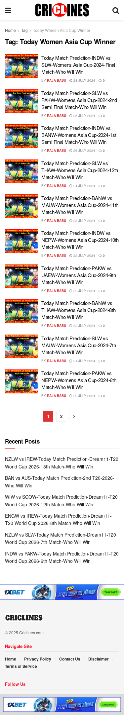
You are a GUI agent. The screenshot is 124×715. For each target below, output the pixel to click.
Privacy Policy (37, 659)
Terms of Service (21, 666)
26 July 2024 (83, 150)
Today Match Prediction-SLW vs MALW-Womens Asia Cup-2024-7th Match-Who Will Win (78, 345)
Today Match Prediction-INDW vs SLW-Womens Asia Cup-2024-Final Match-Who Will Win (78, 64)
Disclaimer (98, 659)
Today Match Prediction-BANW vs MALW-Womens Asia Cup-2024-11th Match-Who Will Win (79, 204)
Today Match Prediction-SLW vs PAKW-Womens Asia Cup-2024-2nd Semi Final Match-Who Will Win (79, 99)
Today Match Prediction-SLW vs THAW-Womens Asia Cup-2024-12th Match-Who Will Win (79, 169)
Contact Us (69, 659)
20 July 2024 (83, 395)
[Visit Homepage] (62, 10)
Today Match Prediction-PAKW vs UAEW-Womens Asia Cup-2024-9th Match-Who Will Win (78, 274)
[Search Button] (115, 10)
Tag (24, 30)
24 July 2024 (83, 185)
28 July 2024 (83, 80)
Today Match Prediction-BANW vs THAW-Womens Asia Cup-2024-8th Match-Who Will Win (78, 309)
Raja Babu (56, 80)
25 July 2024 (83, 115)
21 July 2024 (83, 360)
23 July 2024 (83, 220)
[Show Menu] (8, 10)
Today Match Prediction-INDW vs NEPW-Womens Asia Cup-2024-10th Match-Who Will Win (80, 239)
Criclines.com (31, 632)
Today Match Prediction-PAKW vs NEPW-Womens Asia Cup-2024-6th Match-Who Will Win (78, 379)
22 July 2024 (83, 255)
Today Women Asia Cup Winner (61, 30)
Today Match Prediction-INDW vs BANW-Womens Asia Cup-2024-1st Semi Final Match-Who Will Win (78, 134)
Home (10, 30)
